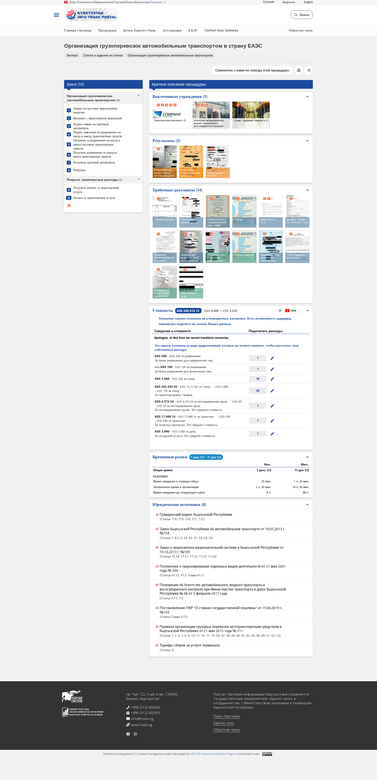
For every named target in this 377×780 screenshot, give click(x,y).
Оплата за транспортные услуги (94, 198)
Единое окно (224, 723)
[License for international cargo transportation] (191, 246)
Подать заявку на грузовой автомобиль (91, 126)
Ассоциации (172, 30)
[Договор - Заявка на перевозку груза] (297, 211)
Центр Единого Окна (139, 30)
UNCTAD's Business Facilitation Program (213, 754)
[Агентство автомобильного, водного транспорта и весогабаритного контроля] (211, 115)
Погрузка (79, 170)
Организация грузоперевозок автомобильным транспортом (170, 55)
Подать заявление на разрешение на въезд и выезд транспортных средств (97, 134)
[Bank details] (191, 211)
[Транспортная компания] (171, 115)
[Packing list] (165, 211)
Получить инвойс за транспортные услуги (96, 190)
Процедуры (107, 30)
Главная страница (77, 30)
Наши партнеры (227, 716)
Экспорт (72, 55)
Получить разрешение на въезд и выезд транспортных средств (95, 155)
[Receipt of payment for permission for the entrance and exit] (165, 282)
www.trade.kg (141, 725)
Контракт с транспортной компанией (97, 118)
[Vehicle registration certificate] (218, 246)
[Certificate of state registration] (218, 211)
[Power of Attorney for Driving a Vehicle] (271, 246)
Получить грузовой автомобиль (94, 162)
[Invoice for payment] (191, 282)
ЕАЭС (193, 30)
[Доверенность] (271, 211)
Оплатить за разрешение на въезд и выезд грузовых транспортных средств (96, 144)
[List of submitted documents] (297, 246)
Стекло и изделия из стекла (103, 55)
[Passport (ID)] (244, 211)
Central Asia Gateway (221, 30)
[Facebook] (128, 734)
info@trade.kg (141, 719)
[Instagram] (135, 734)
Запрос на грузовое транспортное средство (95, 110)
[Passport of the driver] (244, 246)
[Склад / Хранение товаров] (251, 115)
